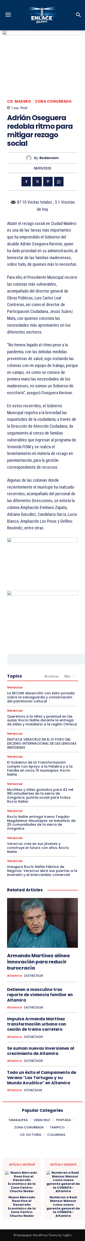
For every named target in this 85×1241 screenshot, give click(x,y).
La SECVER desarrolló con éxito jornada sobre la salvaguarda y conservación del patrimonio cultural (41, 697)
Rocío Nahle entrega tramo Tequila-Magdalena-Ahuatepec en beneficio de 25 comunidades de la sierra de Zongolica (41, 822)
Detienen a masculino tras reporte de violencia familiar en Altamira (40, 995)
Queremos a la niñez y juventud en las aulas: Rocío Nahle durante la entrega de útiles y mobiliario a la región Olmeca (42, 720)
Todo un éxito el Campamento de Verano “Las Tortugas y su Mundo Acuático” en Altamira (41, 1078)
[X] (37, 181)
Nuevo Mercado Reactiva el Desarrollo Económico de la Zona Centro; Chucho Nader (22, 1206)
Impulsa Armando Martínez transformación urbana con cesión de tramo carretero (36, 1024)
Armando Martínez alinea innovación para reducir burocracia (38, 961)
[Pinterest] (48, 181)
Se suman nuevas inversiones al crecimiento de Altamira (40, 1050)
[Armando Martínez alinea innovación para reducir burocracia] (42, 923)
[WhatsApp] (59, 181)
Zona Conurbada (53, 101)
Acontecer (51, 676)
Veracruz (15, 687)
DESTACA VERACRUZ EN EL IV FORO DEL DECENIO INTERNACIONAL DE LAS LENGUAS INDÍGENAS (41, 743)
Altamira (14, 976)
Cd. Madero (19, 101)
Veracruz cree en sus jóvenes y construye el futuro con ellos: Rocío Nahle (38, 847)
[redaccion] (30, 158)
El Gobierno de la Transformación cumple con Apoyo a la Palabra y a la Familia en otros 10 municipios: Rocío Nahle (39, 768)
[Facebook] (26, 181)
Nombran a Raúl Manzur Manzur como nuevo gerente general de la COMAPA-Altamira (63, 1206)
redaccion (49, 158)
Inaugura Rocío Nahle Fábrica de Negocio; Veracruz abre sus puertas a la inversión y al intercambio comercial (42, 870)
